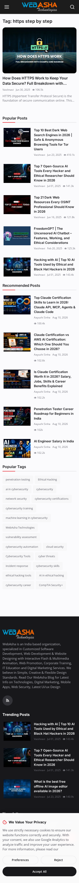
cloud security (55, 547)
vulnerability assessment (21, 537)
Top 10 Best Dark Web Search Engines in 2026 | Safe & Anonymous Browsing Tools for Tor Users (53, 139)
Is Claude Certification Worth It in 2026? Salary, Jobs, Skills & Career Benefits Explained (52, 379)
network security (16, 499)
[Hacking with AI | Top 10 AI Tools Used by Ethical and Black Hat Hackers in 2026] (17, 267)
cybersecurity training (19, 508)
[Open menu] (7, 7)
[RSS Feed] (8, 700)
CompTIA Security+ (51, 585)
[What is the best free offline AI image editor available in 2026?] (17, 788)
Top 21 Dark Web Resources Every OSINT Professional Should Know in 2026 (54, 204)
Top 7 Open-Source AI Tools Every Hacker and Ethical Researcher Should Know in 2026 (54, 173)
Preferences (20, 860)
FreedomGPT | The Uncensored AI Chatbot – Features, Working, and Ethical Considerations (53, 236)
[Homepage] (39, 7)
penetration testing (18, 479)
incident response (17, 566)
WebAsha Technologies (20, 527)
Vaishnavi (8, 89)
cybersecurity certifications (51, 499)
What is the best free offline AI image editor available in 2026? (51, 786)
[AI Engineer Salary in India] (17, 448)
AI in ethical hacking (51, 575)
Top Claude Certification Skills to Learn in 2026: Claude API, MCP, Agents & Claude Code (54, 305)
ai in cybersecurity (17, 489)
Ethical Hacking (47, 479)
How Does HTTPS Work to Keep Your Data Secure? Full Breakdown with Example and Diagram (35, 81)
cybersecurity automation (22, 547)
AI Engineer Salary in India (54, 441)
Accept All (39, 872)
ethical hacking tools (18, 575)
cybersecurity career (18, 585)
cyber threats (46, 556)
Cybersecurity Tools (18, 556)
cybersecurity (44, 489)
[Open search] (72, 7)
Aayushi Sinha (42, 317)
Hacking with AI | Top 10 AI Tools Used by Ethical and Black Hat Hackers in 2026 (54, 264)
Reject (58, 860)
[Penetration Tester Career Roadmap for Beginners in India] (17, 416)
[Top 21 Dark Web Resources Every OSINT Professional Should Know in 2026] (17, 204)
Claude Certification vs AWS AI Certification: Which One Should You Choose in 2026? (51, 342)
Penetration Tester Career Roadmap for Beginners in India (54, 413)
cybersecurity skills (47, 566)
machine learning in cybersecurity (27, 518)
